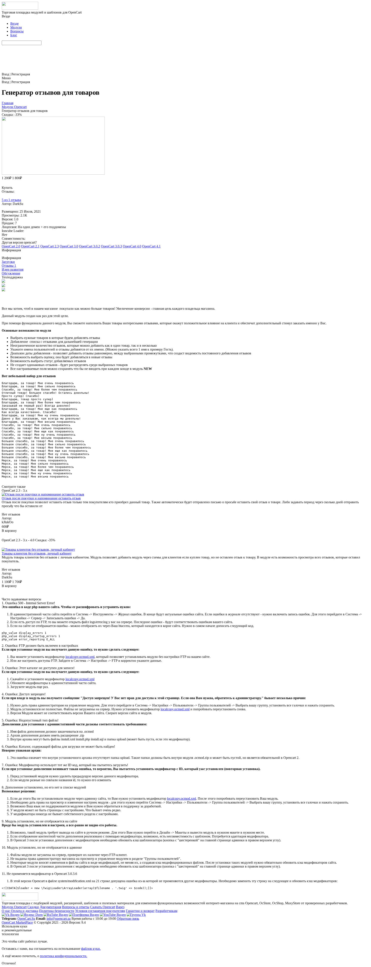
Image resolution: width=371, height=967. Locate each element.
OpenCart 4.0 (132, 246)
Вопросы (17, 31)
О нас (6, 911)
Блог (13, 35)
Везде (14, 23)
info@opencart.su (59, 918)
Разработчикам (166, 911)
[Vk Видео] (11, 915)
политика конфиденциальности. (63, 956)
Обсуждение (11, 273)
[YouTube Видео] (113, 915)
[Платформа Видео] (84, 915)
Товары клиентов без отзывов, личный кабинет (36, 553)
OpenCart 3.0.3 (111, 246)
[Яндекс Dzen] (31, 915)
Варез (120, 907)
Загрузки (8, 262)
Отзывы (9, 265)
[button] (185, 252)
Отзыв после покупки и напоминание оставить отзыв (41, 498)
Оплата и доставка (24, 911)
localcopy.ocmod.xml (79, 657)
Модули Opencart (14, 907)
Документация (50, 907)
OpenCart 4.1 (151, 246)
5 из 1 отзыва (11, 200)
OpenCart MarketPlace (17, 922)
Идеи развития (12, 269)
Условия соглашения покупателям (100, 911)
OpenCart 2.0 (11, 246)
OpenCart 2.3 (49, 246)
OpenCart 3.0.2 (89, 246)
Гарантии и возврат (140, 911)
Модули (16, 27)
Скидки (33, 907)
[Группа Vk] (136, 915)
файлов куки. (91, 948)
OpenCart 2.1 (30, 246)
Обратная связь (128, 918)
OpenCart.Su (26, 918)
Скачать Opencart (102, 907)
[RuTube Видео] (56, 915)
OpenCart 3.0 (69, 246)
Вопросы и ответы (75, 907)
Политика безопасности (56, 911)
